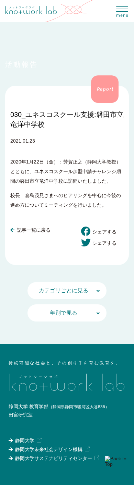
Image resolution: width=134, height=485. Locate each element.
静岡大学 (24, 440)
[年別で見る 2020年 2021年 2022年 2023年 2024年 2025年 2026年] (67, 313)
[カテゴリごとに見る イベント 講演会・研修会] (67, 290)
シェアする (104, 231)
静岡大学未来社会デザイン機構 (48, 449)
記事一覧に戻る (34, 230)
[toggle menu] (123, 11)
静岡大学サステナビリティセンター (53, 458)
